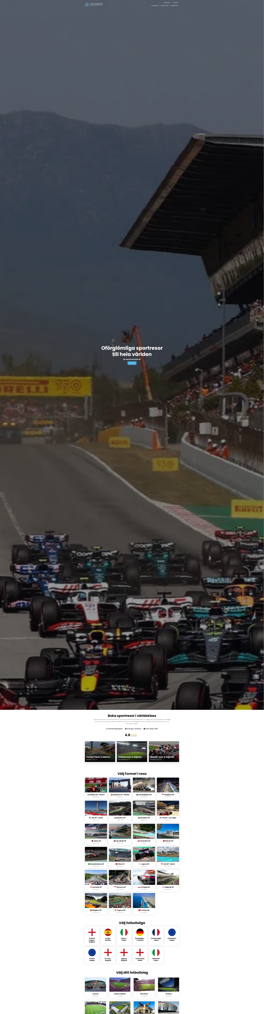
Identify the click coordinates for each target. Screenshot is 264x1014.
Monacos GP (121, 887)
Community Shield (140, 959)
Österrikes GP (145, 841)
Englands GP (169, 887)
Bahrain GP (169, 841)
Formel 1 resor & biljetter (98, 757)
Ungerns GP (121, 910)
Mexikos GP (121, 818)
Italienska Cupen (156, 959)
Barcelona (144, 994)
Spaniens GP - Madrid (121, 795)
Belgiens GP (97, 910)
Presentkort (167, 2)
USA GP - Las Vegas (169, 818)
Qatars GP (97, 841)
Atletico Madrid (119, 994)
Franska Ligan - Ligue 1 (156, 939)
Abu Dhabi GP (121, 841)
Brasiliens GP (145, 818)
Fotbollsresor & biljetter (130, 757)
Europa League (92, 959)
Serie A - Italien (124, 939)
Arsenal (95, 994)
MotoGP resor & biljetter (162, 757)
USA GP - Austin (97, 818)
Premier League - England (92, 940)
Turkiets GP (145, 910)
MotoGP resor (174, 5)
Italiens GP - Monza (97, 795)
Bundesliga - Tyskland (140, 939)
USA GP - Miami (169, 864)
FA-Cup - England (108, 959)
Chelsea (169, 994)
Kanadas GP (97, 887)
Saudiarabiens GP (97, 864)
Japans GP (145, 864)
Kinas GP (121, 864)
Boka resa (132, 363)
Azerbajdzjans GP (145, 795)
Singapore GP (169, 795)
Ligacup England (124, 959)
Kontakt (176, 2)
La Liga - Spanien (108, 939)
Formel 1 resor (164, 5)
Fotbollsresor (154, 5)
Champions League (172, 939)
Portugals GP (145, 887)
